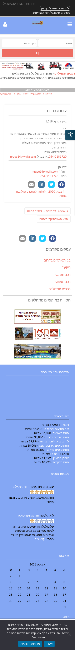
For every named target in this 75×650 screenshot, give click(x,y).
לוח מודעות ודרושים (56, 429)
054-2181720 (57, 156)
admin (42, 191)
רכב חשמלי (63, 274)
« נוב (66, 616)
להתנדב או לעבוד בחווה (54, 441)
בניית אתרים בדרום (57, 260)
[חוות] (37, 23)
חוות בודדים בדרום (57, 437)
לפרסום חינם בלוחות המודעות (51, 12)
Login (54, 454)
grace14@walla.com (23, 156)
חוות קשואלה (21, 486)
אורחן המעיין (61, 458)
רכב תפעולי (63, 282)
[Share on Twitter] (51, 184)
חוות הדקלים (61, 462)
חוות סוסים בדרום (58, 449)
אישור (49, 643)
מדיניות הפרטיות (30, 643)
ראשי (65, 424)
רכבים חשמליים (64, 73)
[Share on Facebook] (61, 184)
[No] (70, 635)
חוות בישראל (61, 433)
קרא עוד (40, 539)
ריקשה (66, 267)
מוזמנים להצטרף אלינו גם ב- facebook (27, 94)
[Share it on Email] (31, 184)
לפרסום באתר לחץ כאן (55, 8)
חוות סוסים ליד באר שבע (54, 445)
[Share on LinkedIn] (41, 184)
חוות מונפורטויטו (28, 515)
